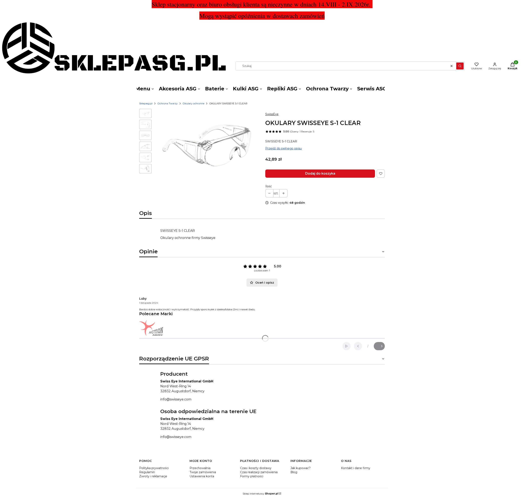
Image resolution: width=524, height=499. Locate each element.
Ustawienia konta (202, 476)
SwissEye (272, 114)
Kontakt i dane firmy (355, 468)
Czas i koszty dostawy (255, 468)
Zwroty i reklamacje (153, 476)
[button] (460, 66)
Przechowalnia (200, 468)
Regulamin (147, 472)
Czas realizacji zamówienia (259, 472)
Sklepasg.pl (145, 103)
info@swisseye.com (175, 399)
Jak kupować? (300, 468)
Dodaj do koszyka (320, 173)
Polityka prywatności (154, 468)
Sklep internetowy (260, 493)
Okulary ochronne (193, 103)
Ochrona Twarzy (167, 103)
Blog (293, 472)
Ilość (268, 186)
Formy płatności (251, 476)
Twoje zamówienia (203, 472)
